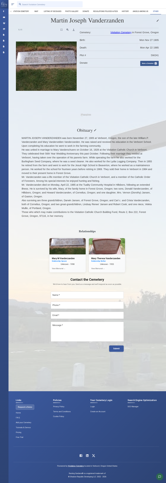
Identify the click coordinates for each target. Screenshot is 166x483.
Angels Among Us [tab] (140, 11)
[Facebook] (81, 456)
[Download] (74, 30)
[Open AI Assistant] (159, 476)
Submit (116, 348)
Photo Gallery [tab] (71, 11)
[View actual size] (68, 30)
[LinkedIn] (87, 456)
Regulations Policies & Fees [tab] (105, 11)
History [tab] (125, 11)
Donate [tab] (86, 11)
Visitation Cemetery (120, 32)
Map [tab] (36, 11)
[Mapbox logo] (85, 114)
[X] (93, 456)
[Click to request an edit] (157, 20)
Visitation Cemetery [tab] (20, 11)
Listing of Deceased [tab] (52, 11)
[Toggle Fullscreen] (61, 30)
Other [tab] (155, 11)
